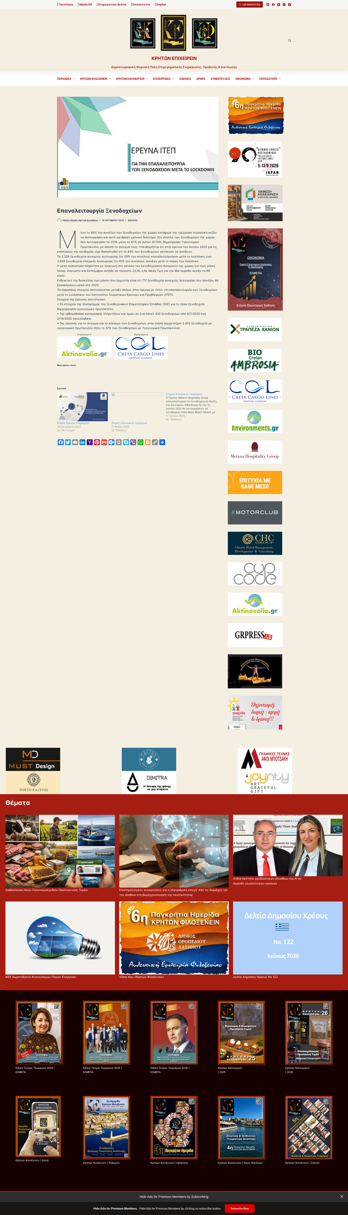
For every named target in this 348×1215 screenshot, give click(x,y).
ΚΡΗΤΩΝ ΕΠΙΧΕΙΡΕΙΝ (174, 58)
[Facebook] (273, 4)
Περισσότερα (268, 78)
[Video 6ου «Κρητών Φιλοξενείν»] (174, 938)
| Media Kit (85, 4)
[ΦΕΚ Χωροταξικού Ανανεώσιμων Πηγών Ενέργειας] (60, 938)
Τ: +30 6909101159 (249, 4)
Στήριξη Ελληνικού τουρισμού (129, 422)
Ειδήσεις (185, 78)
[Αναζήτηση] (289, 40)
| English (160, 4)
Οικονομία (242, 78)
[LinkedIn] (267, 4)
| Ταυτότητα (65, 4)
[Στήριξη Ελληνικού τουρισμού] (136, 406)
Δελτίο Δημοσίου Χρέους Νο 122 (255, 977)
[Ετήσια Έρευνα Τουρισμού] (82, 406)
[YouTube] (289, 4)
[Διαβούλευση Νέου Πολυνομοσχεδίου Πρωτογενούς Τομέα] (60, 851)
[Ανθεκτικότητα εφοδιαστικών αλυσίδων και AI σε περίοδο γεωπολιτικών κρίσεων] (288, 845)
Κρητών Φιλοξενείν (93, 78)
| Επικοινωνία (140, 4)
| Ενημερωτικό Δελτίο (111, 4)
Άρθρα (200, 78)
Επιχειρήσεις (162, 78)
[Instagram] (284, 4)
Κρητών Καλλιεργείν (130, 78)
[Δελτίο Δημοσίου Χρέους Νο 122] (288, 938)
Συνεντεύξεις (220, 78)
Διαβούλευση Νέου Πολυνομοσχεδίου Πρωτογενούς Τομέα (46, 890)
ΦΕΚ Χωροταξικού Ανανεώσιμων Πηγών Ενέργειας (40, 977)
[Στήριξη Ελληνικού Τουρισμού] (193, 406)
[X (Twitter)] (278, 4)
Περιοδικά (64, 78)
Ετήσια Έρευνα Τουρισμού (73, 422)
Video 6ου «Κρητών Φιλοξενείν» (141, 977)
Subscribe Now (240, 1208)
